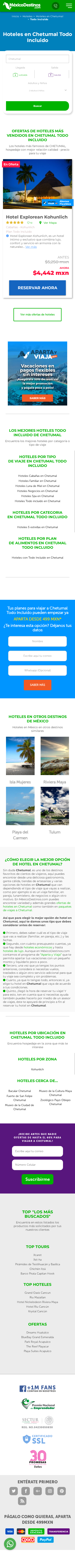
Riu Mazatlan (38, 1297)
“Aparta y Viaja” (51, 954)
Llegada (20, 67)
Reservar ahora (37, 287)
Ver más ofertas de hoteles (37, 314)
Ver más (31, 247)
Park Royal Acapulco (38, 1342)
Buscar (37, 105)
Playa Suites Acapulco (37, 1351)
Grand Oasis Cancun (38, 1292)
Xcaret (37, 1255)
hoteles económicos (38, 947)
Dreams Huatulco (37, 1332)
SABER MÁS (37, 685)
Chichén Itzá (38, 1269)
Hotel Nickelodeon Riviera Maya (37, 1302)
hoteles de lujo (13, 951)
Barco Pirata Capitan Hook (37, 1273)
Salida (54, 67)
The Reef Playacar (37, 1346)
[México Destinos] (21, 6)
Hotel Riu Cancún (37, 1306)
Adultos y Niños (37, 83)
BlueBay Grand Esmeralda (37, 1337)
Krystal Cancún (37, 1311)
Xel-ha (37, 1259)
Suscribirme (37, 1179)
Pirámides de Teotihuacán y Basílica (37, 1264)
